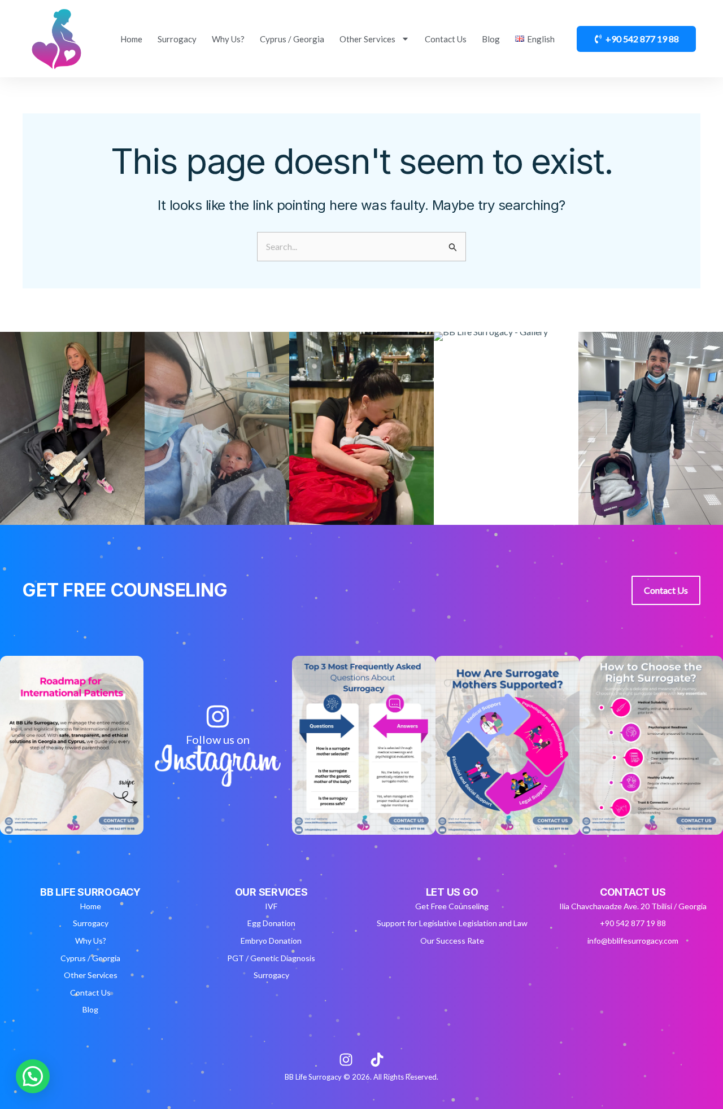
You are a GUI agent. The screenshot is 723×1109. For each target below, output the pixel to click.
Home (131, 39)
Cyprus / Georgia (292, 39)
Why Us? (228, 39)
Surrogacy (177, 39)
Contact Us (446, 39)
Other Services (367, 39)
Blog (491, 39)
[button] (33, 1076)
